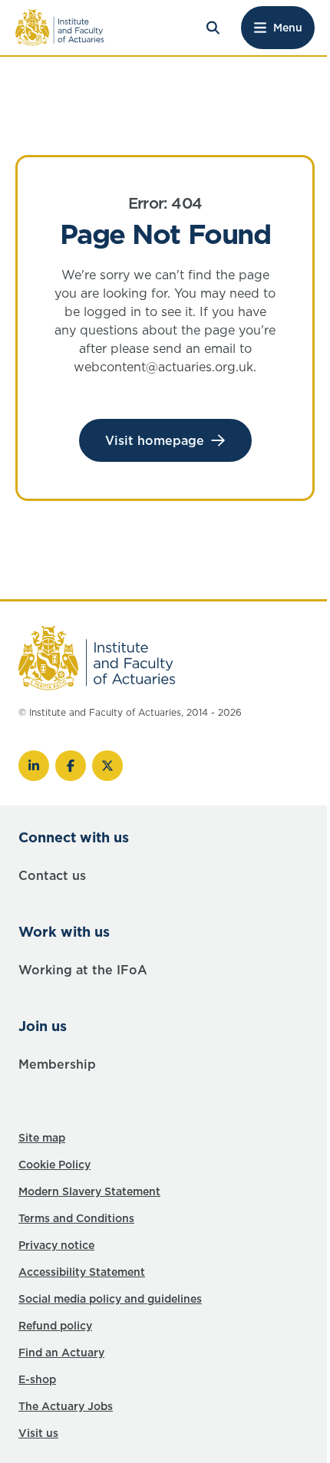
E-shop (37, 1379)
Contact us (52, 875)
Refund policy (55, 1325)
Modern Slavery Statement (89, 1191)
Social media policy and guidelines (110, 1298)
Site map (41, 1137)
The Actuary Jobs (65, 1406)
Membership (57, 1064)
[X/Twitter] (107, 765)
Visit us (38, 1433)
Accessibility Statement (81, 1272)
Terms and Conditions (76, 1218)
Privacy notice (56, 1245)
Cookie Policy (54, 1164)
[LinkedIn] (33, 765)
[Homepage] (60, 27)
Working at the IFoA (82, 969)
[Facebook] (70, 765)
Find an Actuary (61, 1352)
